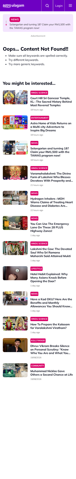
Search (47, 5)
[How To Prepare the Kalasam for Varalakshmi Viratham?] (15, 323)
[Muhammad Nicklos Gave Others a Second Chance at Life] (15, 370)
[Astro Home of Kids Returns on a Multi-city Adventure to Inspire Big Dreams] (15, 122)
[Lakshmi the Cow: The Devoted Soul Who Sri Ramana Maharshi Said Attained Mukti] (15, 248)
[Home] (13, 5)
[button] (6, 21)
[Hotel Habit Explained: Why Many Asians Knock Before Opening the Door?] (15, 273)
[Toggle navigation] (70, 5)
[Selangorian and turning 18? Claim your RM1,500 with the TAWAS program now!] (15, 148)
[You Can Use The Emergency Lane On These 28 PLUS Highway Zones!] (15, 223)
